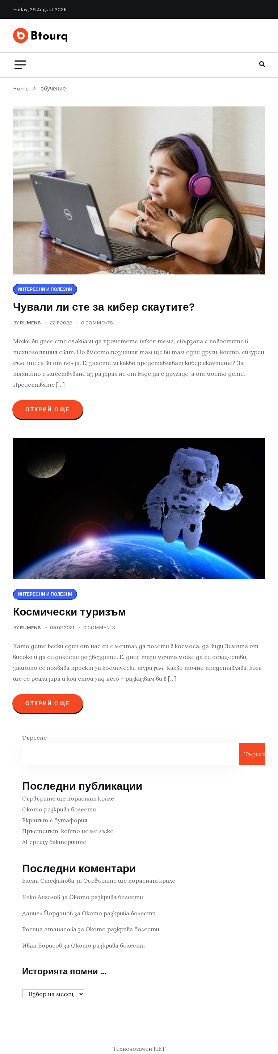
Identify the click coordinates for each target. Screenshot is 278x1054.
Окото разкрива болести (59, 809)
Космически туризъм (69, 611)
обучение (53, 88)
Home (22, 88)
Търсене (34, 737)
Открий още (47, 409)
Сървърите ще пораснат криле (68, 798)
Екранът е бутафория (55, 820)
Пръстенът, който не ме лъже (67, 831)
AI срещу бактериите (54, 841)
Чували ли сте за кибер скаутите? (104, 307)
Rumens (30, 323)
